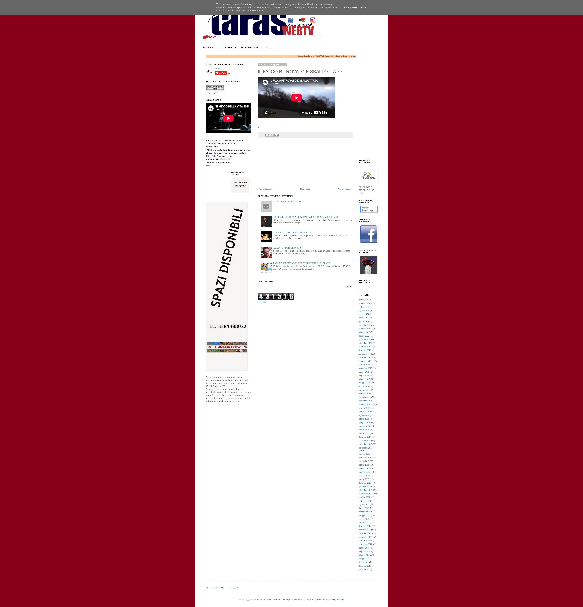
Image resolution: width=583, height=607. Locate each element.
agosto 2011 (364, 548)
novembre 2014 (365, 404)
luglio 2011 (364, 551)
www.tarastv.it (212, 165)
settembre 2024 (365, 307)
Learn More (350, 7)
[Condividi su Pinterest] (277, 135)
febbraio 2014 (365, 437)
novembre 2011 (365, 537)
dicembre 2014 (365, 401)
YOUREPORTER (228, 47)
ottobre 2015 (364, 365)
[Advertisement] (296, 123)
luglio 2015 (364, 375)
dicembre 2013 (365, 444)
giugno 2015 (364, 379)
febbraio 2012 (365, 526)
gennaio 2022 (365, 339)
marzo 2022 (364, 336)
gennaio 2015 (365, 397)
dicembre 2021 (365, 343)
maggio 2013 (364, 472)
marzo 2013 (364, 479)
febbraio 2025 (365, 300)
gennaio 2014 (365, 440)
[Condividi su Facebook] (274, 135)
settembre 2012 (365, 501)
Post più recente (265, 189)
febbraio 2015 (365, 394)
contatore (262, 302)
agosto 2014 (364, 415)
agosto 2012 (364, 504)
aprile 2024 (364, 314)
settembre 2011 (365, 544)
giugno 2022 (364, 332)
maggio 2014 (364, 426)
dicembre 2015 (365, 357)
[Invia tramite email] (266, 135)
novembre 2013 (365, 448)
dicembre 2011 (365, 533)
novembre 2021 (365, 346)
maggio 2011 (364, 559)
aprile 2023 (364, 321)
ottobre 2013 (364, 454)
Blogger (340, 599)
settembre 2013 (365, 457)
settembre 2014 (365, 412)
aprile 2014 (364, 430)
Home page (305, 189)
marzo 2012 (364, 522)
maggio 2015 (364, 383)
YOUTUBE (269, 47)
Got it (363, 7)
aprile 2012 (364, 519)
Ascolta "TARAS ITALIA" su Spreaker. (223, 587)
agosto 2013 (364, 461)
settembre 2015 (365, 368)
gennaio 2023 (365, 325)
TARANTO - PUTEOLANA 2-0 (287, 248)
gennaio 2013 (365, 486)
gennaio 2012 (365, 530)
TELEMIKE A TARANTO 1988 (287, 202)
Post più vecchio (345, 189)
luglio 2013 (364, 465)
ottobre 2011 (364, 540)
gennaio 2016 (365, 354)
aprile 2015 (364, 386)
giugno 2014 (364, 422)
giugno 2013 (364, 468)
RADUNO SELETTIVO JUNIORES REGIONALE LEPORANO (301, 263)
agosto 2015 (364, 372)
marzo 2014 (364, 433)
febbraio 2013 (365, 483)
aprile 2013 (364, 475)
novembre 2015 (365, 361)
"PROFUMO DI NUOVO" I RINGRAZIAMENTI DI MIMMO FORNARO (306, 217)
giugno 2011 (364, 555)
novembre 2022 (365, 328)
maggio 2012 (364, 515)
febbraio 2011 (365, 566)
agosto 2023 (364, 318)
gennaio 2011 (364, 569)
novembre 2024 (365, 303)
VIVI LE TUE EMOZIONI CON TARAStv (292, 232)
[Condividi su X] (272, 135)
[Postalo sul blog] (269, 135)
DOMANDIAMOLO (250, 47)
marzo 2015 (364, 390)
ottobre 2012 (364, 497)
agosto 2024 (364, 310)
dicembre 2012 (365, 490)
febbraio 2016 (365, 350)
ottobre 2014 (364, 408)
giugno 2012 (364, 512)
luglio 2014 (364, 419)
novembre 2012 (365, 494)
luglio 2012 (364, 508)
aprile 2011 (364, 562)
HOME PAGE (209, 47)
